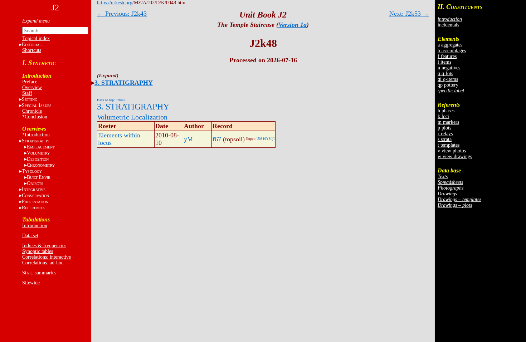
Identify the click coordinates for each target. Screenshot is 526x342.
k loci (443, 116)
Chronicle (32, 111)
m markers (448, 122)
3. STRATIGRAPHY (123, 82)
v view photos (452, 150)
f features (447, 56)
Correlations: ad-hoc (42, 262)
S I (37, 105)
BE (39, 177)
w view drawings (455, 156)
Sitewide (31, 282)
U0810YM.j (265, 139)
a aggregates (450, 45)
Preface (29, 81)
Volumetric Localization (132, 117)
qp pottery (448, 85)
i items (444, 62)
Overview (32, 87)
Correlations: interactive (46, 257)
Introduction (37, 134)
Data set (30, 235)
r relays (445, 133)
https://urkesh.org (114, 2)
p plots (444, 128)
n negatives (449, 67)
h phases (446, 110)
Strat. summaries (39, 272)
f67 (217, 139)
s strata (445, 139)
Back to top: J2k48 (111, 100)
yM (188, 139)
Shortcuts (31, 50)
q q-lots (445, 73)
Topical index (36, 38)
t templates (448, 145)
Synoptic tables (37, 251)
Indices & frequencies (44, 245)
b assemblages (452, 50)
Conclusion (36, 116)
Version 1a (292, 24)
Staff (27, 93)
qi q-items (448, 79)
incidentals (448, 25)
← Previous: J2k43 (122, 13)
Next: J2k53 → (409, 13)
